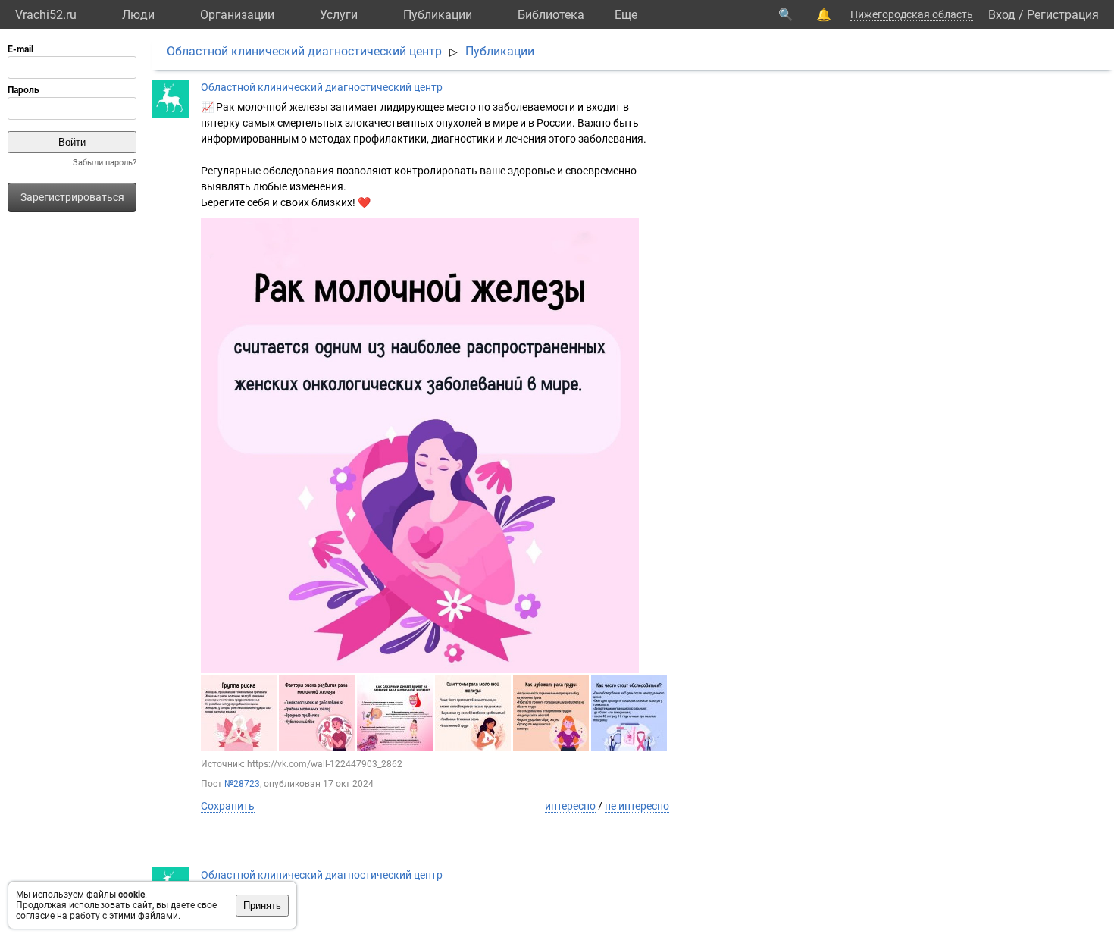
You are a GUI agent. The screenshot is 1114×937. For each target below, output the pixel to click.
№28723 (242, 784)
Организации (237, 15)
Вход (1001, 15)
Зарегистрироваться (72, 197)
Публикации (437, 15)
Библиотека (551, 15)
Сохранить (228, 806)
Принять (262, 905)
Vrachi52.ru (46, 15)
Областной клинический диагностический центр (304, 51)
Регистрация (1063, 15)
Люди (138, 15)
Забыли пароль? (104, 163)
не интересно (637, 806)
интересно (570, 806)
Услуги (339, 15)
